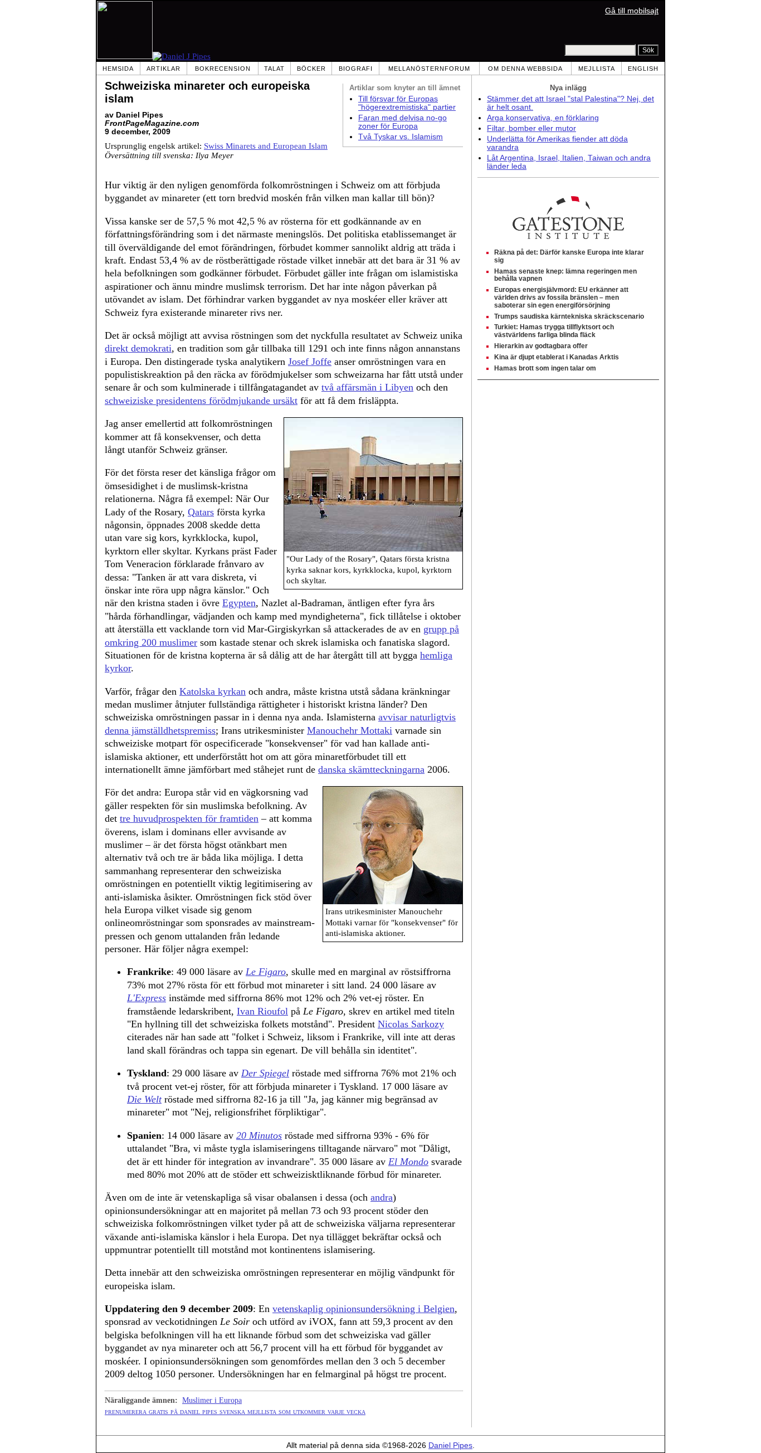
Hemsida (118, 68)
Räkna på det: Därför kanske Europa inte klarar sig (569, 256)
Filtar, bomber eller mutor (531, 128)
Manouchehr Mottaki (349, 730)
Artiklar (164, 68)
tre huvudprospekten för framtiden (189, 818)
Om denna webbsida (525, 68)
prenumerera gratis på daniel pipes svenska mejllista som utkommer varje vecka (235, 1411)
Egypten (239, 602)
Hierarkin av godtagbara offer (541, 346)
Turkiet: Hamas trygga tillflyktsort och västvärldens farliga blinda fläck (554, 331)
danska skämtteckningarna (371, 769)
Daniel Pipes (450, 1445)
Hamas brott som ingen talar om (545, 368)
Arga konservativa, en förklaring (543, 118)
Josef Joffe (309, 361)
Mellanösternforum (429, 68)
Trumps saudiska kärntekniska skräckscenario (569, 316)
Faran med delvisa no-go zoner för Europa (402, 122)
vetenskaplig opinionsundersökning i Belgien (363, 1308)
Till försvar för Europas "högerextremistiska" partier (407, 103)
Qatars (201, 512)
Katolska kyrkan (212, 691)
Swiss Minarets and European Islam (266, 146)
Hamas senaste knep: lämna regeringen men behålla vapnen (565, 275)
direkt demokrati (138, 348)
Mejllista (596, 68)
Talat (274, 68)
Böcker (311, 68)
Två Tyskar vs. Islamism (400, 137)
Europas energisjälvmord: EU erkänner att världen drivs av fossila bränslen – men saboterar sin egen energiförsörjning (561, 297)
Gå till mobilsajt (631, 11)
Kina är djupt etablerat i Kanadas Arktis (556, 357)
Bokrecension (223, 68)
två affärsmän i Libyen (367, 387)
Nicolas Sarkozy (411, 1024)
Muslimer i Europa (212, 1400)
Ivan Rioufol (262, 1011)
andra (381, 1197)
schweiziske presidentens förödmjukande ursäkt (201, 400)
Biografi (356, 68)
